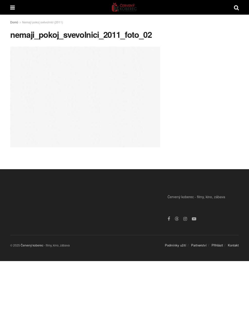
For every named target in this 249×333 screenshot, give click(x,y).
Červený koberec (32, 245)
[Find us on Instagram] (185, 219)
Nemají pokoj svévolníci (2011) (42, 22)
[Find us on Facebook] (169, 219)
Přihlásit (217, 245)
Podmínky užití (175, 245)
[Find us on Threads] (177, 219)
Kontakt (233, 245)
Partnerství (199, 245)
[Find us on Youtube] (194, 219)
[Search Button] (236, 7)
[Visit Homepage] (124, 7)
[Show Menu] (12, 7)
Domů (14, 22)
